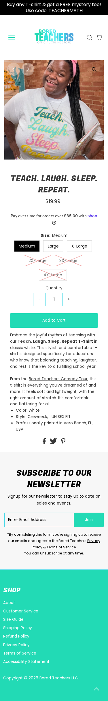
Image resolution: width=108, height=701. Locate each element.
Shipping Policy (17, 628)
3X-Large (68, 260)
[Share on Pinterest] (63, 442)
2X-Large (38, 260)
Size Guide (13, 619)
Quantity (54, 288)
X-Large (79, 246)
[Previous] (13, 69)
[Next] (27, 69)
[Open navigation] (16, 37)
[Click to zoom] (94, 69)
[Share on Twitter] (54, 442)
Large (53, 246)
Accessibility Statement (26, 661)
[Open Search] (89, 37)
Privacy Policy (16, 645)
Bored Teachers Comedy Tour (58, 379)
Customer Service (20, 611)
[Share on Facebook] (45, 442)
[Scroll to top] (96, 689)
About (9, 603)
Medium (27, 246)
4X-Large (52, 275)
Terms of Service (61, 547)
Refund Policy (16, 636)
